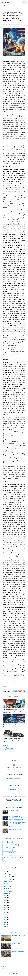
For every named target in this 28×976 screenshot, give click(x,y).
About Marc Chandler (6, 965)
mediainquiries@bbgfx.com (14, 789)
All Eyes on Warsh (13, 810)
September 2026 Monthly (18, 935)
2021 (5, 899)
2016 (5, 907)
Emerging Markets (7, 849)
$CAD (5, 852)
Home (4, 12)
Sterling (15, 849)
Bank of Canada (13, 12)
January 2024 (7, 893)
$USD (8, 12)
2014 (5, 911)
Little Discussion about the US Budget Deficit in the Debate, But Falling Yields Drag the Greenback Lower (13, 711)
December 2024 (8, 874)
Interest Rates (7, 857)
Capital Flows (15, 857)
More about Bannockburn (14, 778)
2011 (5, 916)
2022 (5, 897)
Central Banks (11, 852)
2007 (5, 922)
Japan (10, 842)
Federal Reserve (7, 847)
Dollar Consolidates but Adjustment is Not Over (13, 725)
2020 (5, 900)
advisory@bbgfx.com (16, 800)
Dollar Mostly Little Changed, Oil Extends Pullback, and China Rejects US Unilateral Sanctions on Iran (17, 824)
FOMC (21, 857)
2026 (5, 870)
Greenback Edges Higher (15, 829)
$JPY (20, 844)
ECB (14, 13)
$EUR (5, 844)
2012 (5, 914)
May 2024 (6, 886)
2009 (5, 919)
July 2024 (6, 883)
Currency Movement (7, 13)
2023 (5, 895)
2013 (5, 912)
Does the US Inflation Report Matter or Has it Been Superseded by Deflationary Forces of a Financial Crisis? (13, 740)
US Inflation (17, 13)
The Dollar (10, 844)
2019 (5, 902)
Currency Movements (18, 842)
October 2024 (7, 878)
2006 (5, 924)
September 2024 (8, 879)
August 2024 (7, 881)
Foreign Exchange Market (9, 855)
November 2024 (8, 876)
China (19, 12)
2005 (5, 926)
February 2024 (7, 891)
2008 (5, 921)
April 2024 (6, 888)
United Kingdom (20, 855)
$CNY (5, 860)
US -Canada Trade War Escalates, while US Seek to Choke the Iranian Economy (16, 818)
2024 (5, 873)
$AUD (21, 849)
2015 (5, 909)
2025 (5, 871)
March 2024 (7, 890)
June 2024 (6, 885)
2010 (5, 917)
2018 (5, 904)
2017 (5, 905)
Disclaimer (3, 968)
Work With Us (4, 967)
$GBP (14, 847)
